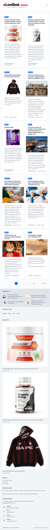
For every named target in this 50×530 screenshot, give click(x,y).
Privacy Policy (44, 527)
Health (6, 17)
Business (30, 72)
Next (44, 283)
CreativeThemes (15, 527)
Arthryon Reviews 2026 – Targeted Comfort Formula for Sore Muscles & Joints (12, 21)
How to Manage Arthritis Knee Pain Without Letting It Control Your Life (36, 182)
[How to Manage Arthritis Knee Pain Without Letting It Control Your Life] (37, 195)
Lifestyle (7, 72)
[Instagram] (6, 309)
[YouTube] (10, 309)
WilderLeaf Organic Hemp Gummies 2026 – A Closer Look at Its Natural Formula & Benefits (22, 419)
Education (7, 178)
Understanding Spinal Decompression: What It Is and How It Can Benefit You (15, 296)
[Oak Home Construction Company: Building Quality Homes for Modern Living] (37, 89)
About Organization (7, 480)
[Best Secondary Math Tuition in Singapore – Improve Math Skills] (28, 296)
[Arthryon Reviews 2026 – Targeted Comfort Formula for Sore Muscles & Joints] (13, 33)
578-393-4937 (10, 512)
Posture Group (8, 127)
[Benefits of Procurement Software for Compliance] (4, 302)
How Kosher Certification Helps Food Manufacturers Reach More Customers (12, 182)
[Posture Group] (13, 137)
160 (34, 283)
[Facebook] (2, 309)
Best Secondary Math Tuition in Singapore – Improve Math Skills (38, 296)
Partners (4, 313)
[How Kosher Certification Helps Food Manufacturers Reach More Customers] (13, 195)
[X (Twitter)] (4, 309)
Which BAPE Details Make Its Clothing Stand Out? (13, 471)
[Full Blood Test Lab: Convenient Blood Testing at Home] (13, 249)
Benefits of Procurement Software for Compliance (16, 302)
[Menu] (47, 5)
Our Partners (5, 483)
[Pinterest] (8, 309)
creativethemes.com (12, 521)
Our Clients (5, 482)
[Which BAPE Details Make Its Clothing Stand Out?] (13, 87)
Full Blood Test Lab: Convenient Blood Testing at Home (12, 236)
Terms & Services (37, 527)
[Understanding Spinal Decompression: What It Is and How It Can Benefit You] (4, 296)
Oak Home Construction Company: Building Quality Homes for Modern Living (36, 76)
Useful (18, 313)
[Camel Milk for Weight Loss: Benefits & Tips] (37, 247)
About (13, 313)
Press (9, 313)
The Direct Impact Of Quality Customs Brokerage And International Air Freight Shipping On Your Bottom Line (36, 131)
